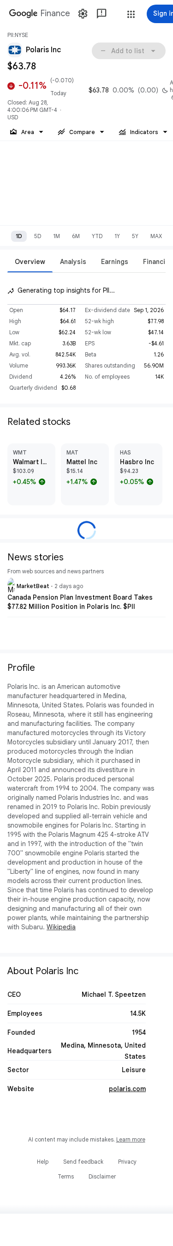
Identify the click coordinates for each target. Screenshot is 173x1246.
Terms (66, 1176)
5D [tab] (37, 236)
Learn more (130, 1139)
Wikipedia (61, 927)
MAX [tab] (156, 236)
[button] (131, 14)
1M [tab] (56, 236)
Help (42, 1161)
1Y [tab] (117, 236)
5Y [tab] (135, 236)
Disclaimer (102, 1176)
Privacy (127, 1161)
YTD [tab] (97, 236)
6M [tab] (76, 236)
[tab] (30, 261)
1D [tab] (19, 236)
